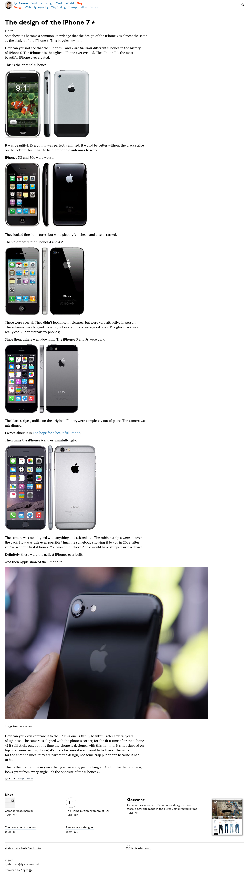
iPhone (29, 778)
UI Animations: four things (138, 848)
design (21, 778)
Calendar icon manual (19, 811)
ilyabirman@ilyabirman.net (22, 864)
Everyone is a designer (80, 827)
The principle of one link (20, 827)
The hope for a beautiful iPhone (56, 433)
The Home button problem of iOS (87, 811)
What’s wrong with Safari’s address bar (23, 848)
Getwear (135, 800)
